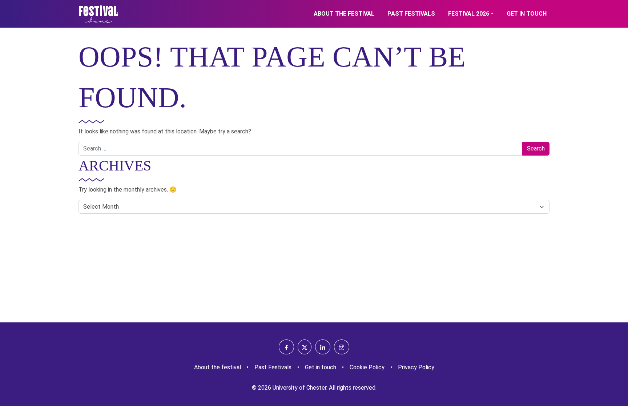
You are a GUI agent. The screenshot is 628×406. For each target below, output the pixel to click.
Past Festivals (411, 13)
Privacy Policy (416, 367)
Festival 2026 (468, 13)
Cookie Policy (367, 367)
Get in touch (527, 13)
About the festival (344, 13)
